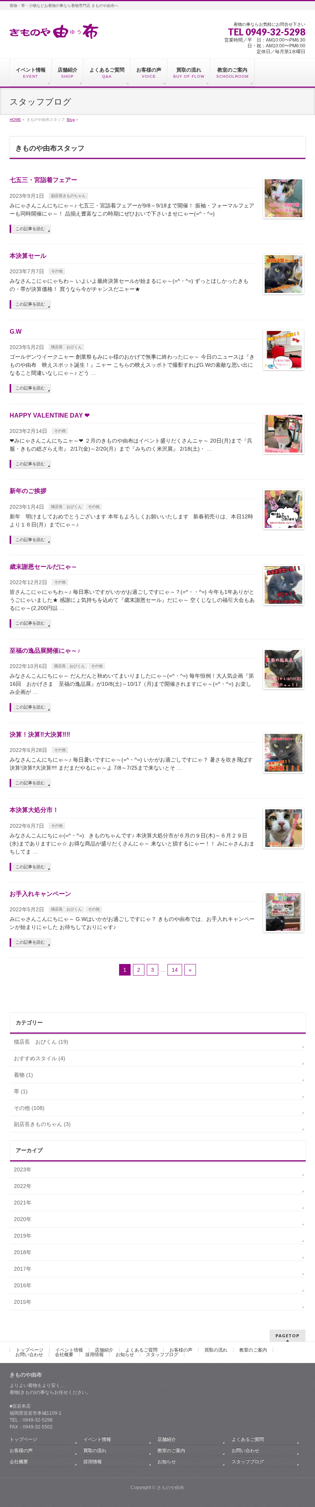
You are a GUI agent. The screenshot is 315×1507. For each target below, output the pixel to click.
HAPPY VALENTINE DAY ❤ (50, 415)
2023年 (23, 1169)
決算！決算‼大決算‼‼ (40, 734)
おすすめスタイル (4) (39, 1058)
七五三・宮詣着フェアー (43, 180)
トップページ (29, 1350)
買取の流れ (215, 1350)
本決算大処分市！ (34, 810)
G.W (16, 331)
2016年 (23, 1285)
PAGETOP (287, 1335)
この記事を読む (30, 228)
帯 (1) (21, 1091)
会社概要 (64, 1354)
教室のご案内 (253, 1350)
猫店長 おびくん (66, 347)
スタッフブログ (162, 1354)
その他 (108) (29, 1108)
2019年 (23, 1236)
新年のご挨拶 (28, 491)
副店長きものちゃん (68, 196)
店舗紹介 (104, 1350)
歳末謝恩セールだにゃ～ (43, 566)
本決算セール (28, 255)
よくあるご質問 (141, 1350)
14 (175, 970)
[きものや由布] (54, 30)
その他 (57, 271)
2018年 (23, 1252)
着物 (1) (23, 1075)
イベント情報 (69, 1350)
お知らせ (125, 1354)
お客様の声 (180, 1350)
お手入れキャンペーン (40, 893)
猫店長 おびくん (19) (41, 1042)
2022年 (23, 1186)
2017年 (23, 1269)
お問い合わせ (29, 1354)
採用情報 (94, 1354)
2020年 (23, 1219)
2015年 (23, 1302)
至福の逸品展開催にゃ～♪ (45, 650)
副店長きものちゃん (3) (42, 1124)
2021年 (23, 1203)
